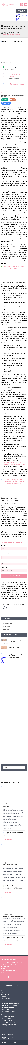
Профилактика (5, 998)
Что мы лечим (5, 992)
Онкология (6, 626)
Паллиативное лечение (8, 1007)
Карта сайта (4, 1026)
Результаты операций (7, 1016)
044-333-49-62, (8, 1)
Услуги (18, 14)
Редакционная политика (8, 1024)
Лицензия (5, 979)
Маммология (7, 623)
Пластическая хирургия (8, 989)
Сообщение (4, 567)
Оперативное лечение (7, 1000)
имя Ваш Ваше (5, 553)
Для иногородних (6, 1018)
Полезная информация (8, 1022)
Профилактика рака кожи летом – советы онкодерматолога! (13, 863)
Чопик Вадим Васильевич (16, 84)
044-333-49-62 (6, 966)
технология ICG (15, 527)
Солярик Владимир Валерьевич (15, 885)
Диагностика (5, 996)
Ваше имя (4, 545)
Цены (17, 13)
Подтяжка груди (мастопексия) (10, 1003)
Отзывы (18, 20)
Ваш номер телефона (7, 561)
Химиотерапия (5, 1009)
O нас (17, 8)
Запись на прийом (14, 575)
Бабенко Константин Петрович (15, 75)
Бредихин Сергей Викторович (15, 937)
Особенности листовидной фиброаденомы (11, 805)
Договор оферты (7, 977)
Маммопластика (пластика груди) (11, 1002)
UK (20, 17)
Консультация (5, 994)
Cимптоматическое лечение (9, 1005)
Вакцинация (4, 991)
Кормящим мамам (6, 1013)
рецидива (18, 214)
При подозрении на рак (8, 1011)
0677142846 (14, 1)
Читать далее (8, 839)
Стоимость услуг (6, 1015)
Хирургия (6, 629)
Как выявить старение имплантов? (13, 916)
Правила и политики (7, 1020)
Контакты (18, 19)
